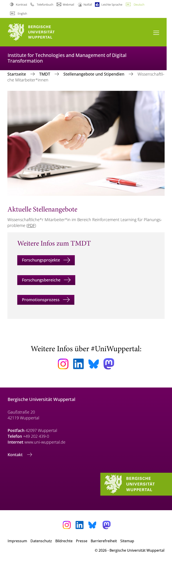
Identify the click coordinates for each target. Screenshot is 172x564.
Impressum (17, 540)
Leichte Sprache (111, 4)
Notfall (88, 4)
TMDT (45, 74)
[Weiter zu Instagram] (63, 364)
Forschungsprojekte (41, 260)
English (22, 13)
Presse (81, 540)
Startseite (17, 74)
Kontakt (16, 454)
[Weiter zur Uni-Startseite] (39, 32)
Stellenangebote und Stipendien (94, 74)
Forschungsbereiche (41, 280)
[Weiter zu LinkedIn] (78, 364)
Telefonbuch (45, 4)
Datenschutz (41, 540)
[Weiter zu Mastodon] (108, 364)
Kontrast (21, 4)
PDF (31, 225)
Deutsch (139, 4)
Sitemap (127, 540)
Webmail (68, 4)
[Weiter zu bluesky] (93, 364)
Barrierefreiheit (104, 540)
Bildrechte (64, 540)
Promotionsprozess (41, 299)
